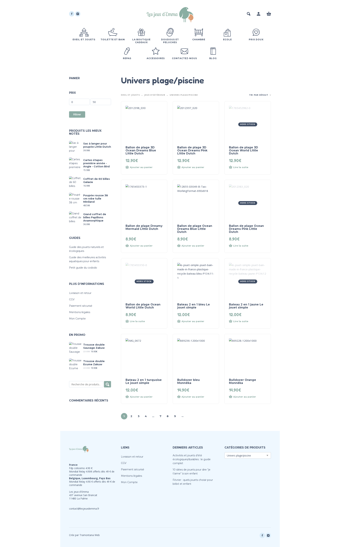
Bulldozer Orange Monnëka (242, 381)
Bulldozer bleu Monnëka (188, 381)
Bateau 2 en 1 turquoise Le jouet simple (144, 381)
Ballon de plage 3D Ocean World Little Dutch (243, 150)
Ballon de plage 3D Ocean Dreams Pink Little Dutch (192, 150)
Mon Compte (77, 318)
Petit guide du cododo (83, 267)
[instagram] (77, 14)
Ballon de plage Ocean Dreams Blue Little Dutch (194, 229)
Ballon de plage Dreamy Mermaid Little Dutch (144, 227)
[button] (248, 14)
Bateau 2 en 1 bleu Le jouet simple (193, 306)
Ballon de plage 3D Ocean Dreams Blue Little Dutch (141, 150)
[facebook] (71, 14)
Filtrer (77, 114)
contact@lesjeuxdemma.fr (84, 508)
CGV (72, 299)
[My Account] (258, 14)
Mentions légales (79, 312)
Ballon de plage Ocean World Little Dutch (143, 306)
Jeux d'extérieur (154, 95)
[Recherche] (107, 384)
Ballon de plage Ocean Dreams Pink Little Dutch (246, 229)
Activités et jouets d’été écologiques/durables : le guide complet (192, 459)
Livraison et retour (80, 293)
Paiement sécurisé (80, 305)
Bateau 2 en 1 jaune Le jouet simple (246, 306)
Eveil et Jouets (130, 95)
